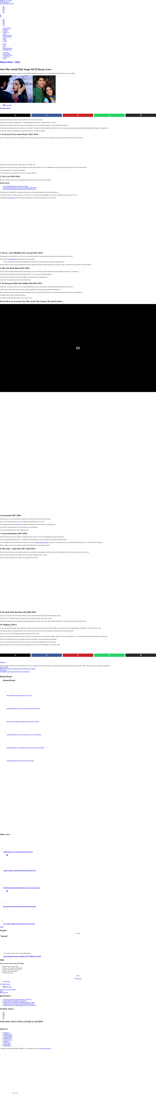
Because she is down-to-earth (10, 966)
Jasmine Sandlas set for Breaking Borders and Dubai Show (19, 870)
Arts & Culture (7, 28)
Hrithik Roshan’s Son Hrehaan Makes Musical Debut (18, 852)
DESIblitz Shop (7, 1034)
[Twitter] (3, 8)
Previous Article (4, 667)
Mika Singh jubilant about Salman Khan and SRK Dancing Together (17, 668)
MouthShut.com (14, 259)
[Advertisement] (28, 151)
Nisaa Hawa (6, 108)
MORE (2, 927)
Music (17, 62)
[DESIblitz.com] (4, 2)
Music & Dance (7, 36)
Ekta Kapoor (17, 524)
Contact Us (11, 3)
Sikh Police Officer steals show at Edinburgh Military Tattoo (18, 1004)
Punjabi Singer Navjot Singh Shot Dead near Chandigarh (14, 671)
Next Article (3, 670)
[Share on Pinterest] (78, 115)
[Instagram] (3, 10)
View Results (78, 978)
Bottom (8, 984)
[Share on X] (15, 115)
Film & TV (6, 32)
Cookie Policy (7, 1044)
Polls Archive (6, 981)
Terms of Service (7, 1040)
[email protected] (46, 1048)
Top (1, 984)
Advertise (5, 3)
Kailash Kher (11, 197)
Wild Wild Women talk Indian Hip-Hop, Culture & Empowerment (21, 888)
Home (4, 44)
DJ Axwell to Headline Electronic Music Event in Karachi (19, 923)
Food (4, 33)
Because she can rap (8, 973)
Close (1, 991)
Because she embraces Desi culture (12, 969)
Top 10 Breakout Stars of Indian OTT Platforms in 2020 (22, 956)
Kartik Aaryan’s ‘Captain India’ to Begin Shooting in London (19, 1002)
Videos (10, 0)
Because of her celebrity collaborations (13, 968)
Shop (1, 3)
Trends (5, 41)
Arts (7, 0)
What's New (3, 989)
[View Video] (7, 855)
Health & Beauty (7, 35)
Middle (4, 984)
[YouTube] (3, 12)
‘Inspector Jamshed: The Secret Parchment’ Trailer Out (17, 999)
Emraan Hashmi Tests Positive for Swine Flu (14, 1001)
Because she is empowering (10, 971)
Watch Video (8, 105)
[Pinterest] (3, 9)
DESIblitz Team (7, 49)
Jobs (4, 0)
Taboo (4, 39)
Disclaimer (6, 52)
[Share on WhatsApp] (109, 115)
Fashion (5, 31)
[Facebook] (3, 6)
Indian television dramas (42, 542)
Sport (4, 38)
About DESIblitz (7, 48)
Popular (9, 989)
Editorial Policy (7, 1045)
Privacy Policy (7, 54)
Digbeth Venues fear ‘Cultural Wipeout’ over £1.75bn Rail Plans (19, 1005)
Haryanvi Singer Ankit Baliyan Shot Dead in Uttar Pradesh (19, 906)
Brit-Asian (6, 29)
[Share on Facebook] (46, 115)
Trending (13, 989)
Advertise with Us (8, 55)
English (16, 1093)
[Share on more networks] (140, 115)
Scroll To (3, 992)
